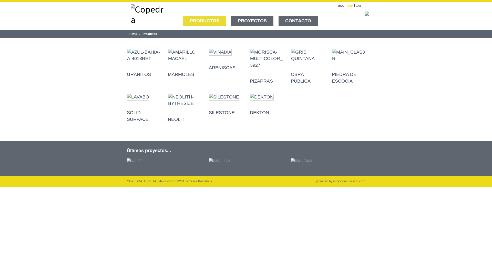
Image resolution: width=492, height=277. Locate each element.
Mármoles (181, 74)
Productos (204, 20)
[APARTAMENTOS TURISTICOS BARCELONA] (219, 160)
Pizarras (261, 81)
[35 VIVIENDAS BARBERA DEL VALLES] (301, 160)
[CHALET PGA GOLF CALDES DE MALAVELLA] (134, 160)
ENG (341, 5)
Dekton (259, 112)
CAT (358, 5)
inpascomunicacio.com (349, 181)
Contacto (298, 20)
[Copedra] (147, 13)
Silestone (222, 112)
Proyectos (252, 20)
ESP (350, 5)
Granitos (139, 74)
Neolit (176, 119)
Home (133, 33)
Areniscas (222, 67)
